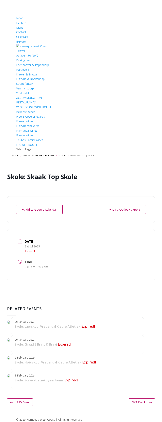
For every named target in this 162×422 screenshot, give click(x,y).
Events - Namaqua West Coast (38, 155)
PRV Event (23, 402)
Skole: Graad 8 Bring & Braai (36, 344)
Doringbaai (23, 60)
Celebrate (22, 37)
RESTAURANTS (26, 102)
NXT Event (138, 402)
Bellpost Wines (25, 112)
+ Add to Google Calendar (39, 209)
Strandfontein (25, 84)
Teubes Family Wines (29, 140)
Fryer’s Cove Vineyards (30, 116)
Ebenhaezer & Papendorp (32, 65)
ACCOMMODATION (29, 98)
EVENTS (21, 23)
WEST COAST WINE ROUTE (34, 107)
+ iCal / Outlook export (124, 209)
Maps (19, 27)
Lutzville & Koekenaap (30, 79)
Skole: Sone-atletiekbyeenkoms (39, 380)
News (20, 18)
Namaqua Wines (26, 130)
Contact (21, 32)
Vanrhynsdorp (25, 88)
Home (15, 155)
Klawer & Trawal (26, 74)
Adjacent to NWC (27, 55)
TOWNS (21, 51)
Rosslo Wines (24, 135)
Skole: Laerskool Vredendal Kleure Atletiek (47, 326)
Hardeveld (22, 70)
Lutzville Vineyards (28, 126)
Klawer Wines (24, 121)
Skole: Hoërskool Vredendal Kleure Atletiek (48, 362)
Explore (21, 41)
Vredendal (22, 93)
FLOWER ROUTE (27, 145)
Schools (62, 155)
